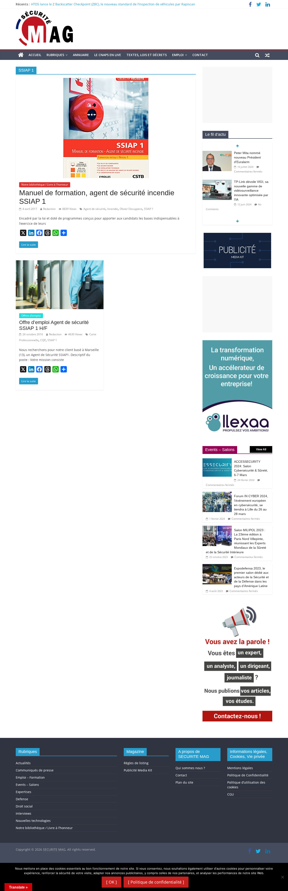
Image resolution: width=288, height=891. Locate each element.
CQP (43, 340)
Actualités (23, 763)
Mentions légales (240, 768)
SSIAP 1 (148, 209)
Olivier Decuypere (131, 209)
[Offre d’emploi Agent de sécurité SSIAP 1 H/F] (60, 263)
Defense (22, 799)
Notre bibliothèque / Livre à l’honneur (44, 828)
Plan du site (184, 782)
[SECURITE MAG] (21, 55)
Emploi (178, 55)
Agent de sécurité (94, 209)
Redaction (49, 209)
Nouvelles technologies (33, 820)
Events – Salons (27, 784)
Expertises (23, 792)
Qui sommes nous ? (190, 768)
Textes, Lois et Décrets (146, 55)
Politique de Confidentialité (247, 775)
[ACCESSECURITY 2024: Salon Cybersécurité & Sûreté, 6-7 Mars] (217, 460)
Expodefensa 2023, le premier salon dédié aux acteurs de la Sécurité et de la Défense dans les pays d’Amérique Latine (251, 577)
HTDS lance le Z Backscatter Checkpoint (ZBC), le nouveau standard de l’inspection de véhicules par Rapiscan (113, 4)
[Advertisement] (237, 95)
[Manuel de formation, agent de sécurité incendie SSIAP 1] (105, 80)
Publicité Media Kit (138, 770)
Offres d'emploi (31, 315)
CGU (230, 794)
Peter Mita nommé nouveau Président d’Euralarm (247, 157)
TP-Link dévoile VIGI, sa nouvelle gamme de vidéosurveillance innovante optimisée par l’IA (251, 190)
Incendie (112, 209)
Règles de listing (136, 763)
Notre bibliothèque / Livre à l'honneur (44, 184)
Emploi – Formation (30, 777)
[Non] (282, 877)
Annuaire (81, 55)
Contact (200, 55)
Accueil (35, 55)
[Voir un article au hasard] (267, 55)
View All (261, 449)
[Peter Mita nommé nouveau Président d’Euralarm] (217, 153)
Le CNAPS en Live (107, 55)
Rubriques (55, 55)
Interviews (23, 813)
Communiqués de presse (35, 770)
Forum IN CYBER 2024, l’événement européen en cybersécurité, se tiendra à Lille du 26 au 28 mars (251, 504)
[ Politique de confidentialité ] (156, 882)
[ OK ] (111, 882)
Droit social (24, 806)
